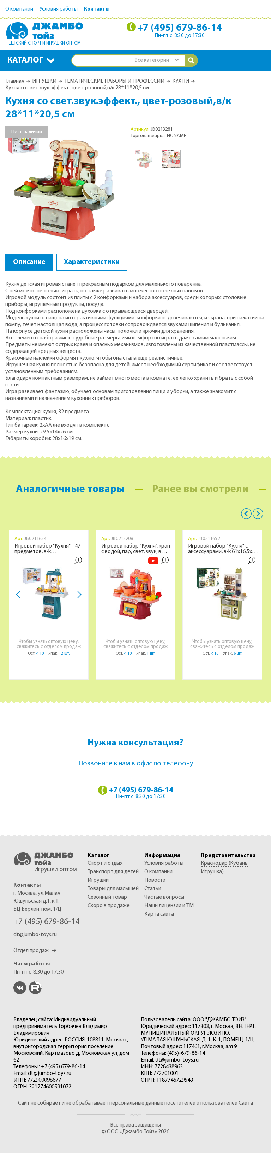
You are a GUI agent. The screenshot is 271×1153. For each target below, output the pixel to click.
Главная (14, 81)
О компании (19, 9)
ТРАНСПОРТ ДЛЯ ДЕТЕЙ (113, 872)
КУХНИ (180, 81)
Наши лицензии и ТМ (169, 906)
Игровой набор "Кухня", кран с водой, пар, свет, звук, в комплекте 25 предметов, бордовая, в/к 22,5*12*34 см (135, 549)
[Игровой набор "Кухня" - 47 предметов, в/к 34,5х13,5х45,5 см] (48, 593)
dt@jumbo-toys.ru (35, 935)
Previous (246, 513)
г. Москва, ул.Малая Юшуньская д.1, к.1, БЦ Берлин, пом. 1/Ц (37, 901)
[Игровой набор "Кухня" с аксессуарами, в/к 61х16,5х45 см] (222, 593)
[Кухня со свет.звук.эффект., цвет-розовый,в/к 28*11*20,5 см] (63, 184)
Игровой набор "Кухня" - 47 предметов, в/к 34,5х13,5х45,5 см (47, 549)
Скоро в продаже (109, 906)
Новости (154, 880)
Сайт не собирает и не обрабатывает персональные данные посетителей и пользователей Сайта (135, 1103)
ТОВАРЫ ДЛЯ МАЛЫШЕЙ (113, 889)
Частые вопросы (164, 897)
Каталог (25, 60)
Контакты (97, 9)
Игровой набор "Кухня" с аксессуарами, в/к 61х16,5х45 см (223, 549)
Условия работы (59, 9)
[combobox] (156, 60)
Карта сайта (159, 914)
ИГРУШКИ (44, 81)
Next (78, 594)
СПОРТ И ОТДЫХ (105, 863)
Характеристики (92, 262)
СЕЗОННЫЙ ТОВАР (107, 897)
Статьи (152, 889)
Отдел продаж (34, 950)
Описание (29, 262)
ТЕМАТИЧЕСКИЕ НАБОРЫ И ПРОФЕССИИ (114, 81)
